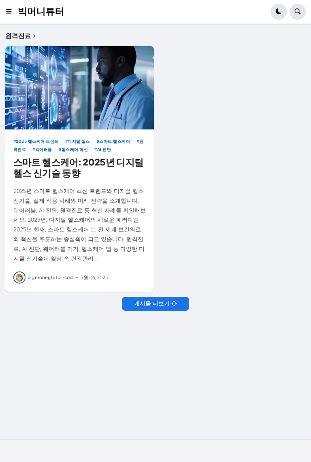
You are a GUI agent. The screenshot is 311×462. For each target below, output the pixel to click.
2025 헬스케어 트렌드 (37, 141)
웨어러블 (43, 149)
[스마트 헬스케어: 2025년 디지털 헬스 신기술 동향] (79, 87)
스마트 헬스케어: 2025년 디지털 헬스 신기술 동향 (78, 167)
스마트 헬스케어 (114, 141)
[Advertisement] (155, 380)
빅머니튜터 (41, 11)
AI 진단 (104, 149)
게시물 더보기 (152, 303)
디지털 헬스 (79, 141)
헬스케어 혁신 (75, 149)
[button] (11, 12)
